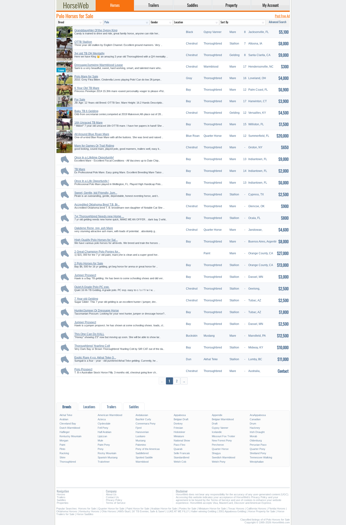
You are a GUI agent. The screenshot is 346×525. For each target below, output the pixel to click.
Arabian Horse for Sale (164, 508)
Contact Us (112, 497)
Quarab (178, 449)
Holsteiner (179, 432)
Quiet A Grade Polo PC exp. (91, 287)
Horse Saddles (84, 514)
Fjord (138, 427)
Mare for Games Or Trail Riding (94, 145)
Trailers (61, 497)
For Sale (79, 99)
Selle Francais (182, 453)
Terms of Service (115, 502)
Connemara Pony (146, 423)
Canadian (255, 419)
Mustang (140, 440)
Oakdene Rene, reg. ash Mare (93, 228)
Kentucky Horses (89, 511)
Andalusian (142, 415)
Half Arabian (104, 432)
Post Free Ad (282, 15)
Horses (61, 494)
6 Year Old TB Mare (86, 88)
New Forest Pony (222, 440)
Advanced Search (277, 22)
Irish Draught (257, 432)
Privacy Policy (114, 500)
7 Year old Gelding (86, 298)
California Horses (256, 508)
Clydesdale (104, 423)
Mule (100, 440)
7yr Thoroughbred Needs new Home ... (99, 216)
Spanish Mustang (107, 457)
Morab (253, 436)
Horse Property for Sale (261, 511)
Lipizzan (102, 436)
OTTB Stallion (83, 42)
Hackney (255, 427)
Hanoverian (142, 432)
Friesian (178, 427)
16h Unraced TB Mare (88, 122)
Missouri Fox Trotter (223, 436)
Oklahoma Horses (66, 511)
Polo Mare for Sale (86, 76)
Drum (253, 423)
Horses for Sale (87, 508)
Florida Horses (276, 508)
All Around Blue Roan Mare (91, 134)
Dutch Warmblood (70, 427)
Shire (62, 457)
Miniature (179, 436)
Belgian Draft (181, 419)
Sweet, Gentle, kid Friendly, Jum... (95, 192)
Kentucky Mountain (70, 436)
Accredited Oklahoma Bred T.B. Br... (97, 204)
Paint (62, 444)
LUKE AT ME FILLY (178, 511)
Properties (62, 502)
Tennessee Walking (261, 457)
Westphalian (257, 461)
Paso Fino (179, 444)
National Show (182, 440)
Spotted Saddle (144, 457)
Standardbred (181, 457)
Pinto (62, 449)
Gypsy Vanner (220, 427)
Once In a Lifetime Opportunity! (94, 157)
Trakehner (104, 461)
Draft (214, 423)
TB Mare (79, 169)
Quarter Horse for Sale (111, 508)
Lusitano (140, 436)
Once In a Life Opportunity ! (91, 181)
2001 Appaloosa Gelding (232, 511)
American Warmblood (110, 415)
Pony (101, 449)
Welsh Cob (180, 461)
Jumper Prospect (85, 275)
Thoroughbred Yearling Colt (92, 345)
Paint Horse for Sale (137, 508)
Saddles (61, 500)
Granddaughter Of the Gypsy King (95, 30)
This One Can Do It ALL (89, 334)
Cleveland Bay (68, 423)
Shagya (216, 453)
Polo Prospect (83, 369)
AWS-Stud (124, 511)
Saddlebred (142, 453)
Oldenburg (256, 440)
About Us (111, 494)
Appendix (217, 415)
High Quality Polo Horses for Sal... (96, 240)
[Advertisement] (173, 393)
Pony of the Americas (148, 449)
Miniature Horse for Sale (212, 508)
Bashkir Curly (143, 419)
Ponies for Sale (187, 508)
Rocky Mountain (107, 453)
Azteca (102, 419)
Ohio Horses (108, 511)
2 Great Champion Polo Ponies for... (97, 251)
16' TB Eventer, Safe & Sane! (148, 511)
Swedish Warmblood (223, 457)
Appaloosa (180, 415)
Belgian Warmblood (223, 419)
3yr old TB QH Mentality (89, 53)
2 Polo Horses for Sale (88, 263)
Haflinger (65, 432)
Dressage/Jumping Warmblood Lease (98, 65)
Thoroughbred (68, 461)
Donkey (178, 423)
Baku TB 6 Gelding (86, 111)
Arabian (64, 419)
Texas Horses (236, 508)
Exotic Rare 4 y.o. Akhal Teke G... (95, 357)
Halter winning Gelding (203, 511)
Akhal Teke (66, 415)
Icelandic (217, 432)
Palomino (141, 444)
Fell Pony (103, 427)
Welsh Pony (218, 461)
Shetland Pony (258, 453)
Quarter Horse (220, 449)
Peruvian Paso (258, 444)
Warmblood (142, 461)
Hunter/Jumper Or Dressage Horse (96, 310)
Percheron (218, 444)
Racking (64, 453)
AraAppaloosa (258, 415)
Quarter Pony (257, 449)
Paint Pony (104, 444)
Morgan (64, 440)
